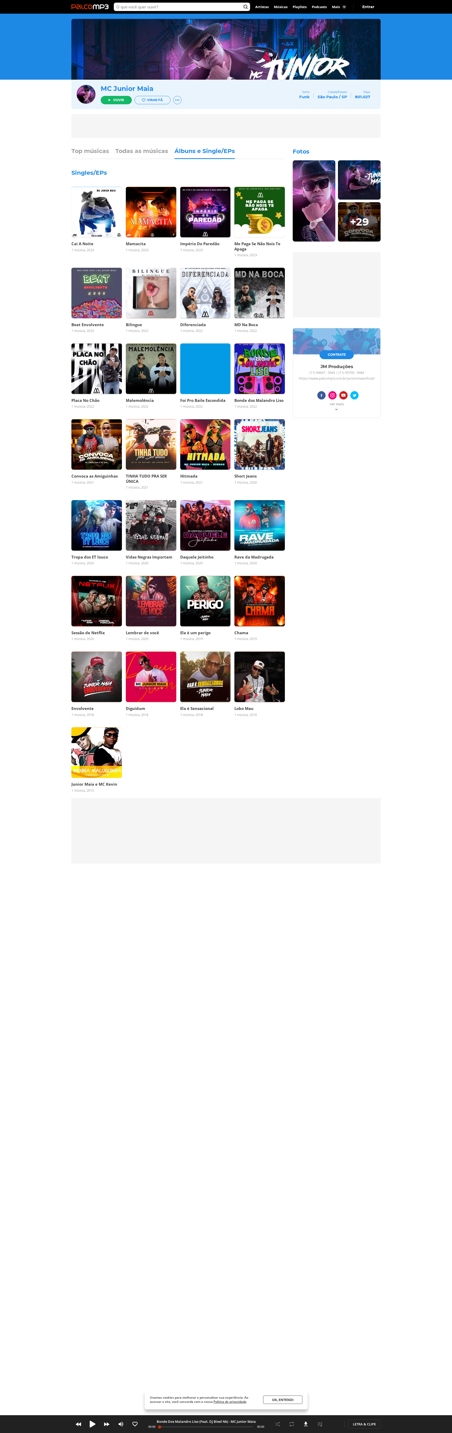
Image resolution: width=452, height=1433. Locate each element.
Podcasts (319, 6)
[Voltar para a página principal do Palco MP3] (91, 6)
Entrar (368, 6)
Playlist (320, 1424)
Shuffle (277, 1424)
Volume (121, 1424)
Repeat (292, 1424)
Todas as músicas (141, 151)
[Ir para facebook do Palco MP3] (321, 396)
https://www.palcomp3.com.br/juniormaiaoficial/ (337, 378)
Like (135, 1424)
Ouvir (118, 100)
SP (344, 96)
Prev (78, 1424)
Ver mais (337, 404)
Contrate (337, 355)
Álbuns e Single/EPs (204, 151)
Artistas (262, 6)
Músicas (280, 6)
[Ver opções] (177, 100)
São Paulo (328, 96)
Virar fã (155, 100)
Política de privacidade (229, 1401)
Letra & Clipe (364, 1424)
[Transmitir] (334, 1424)
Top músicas (90, 151)
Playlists (300, 6)
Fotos (301, 151)
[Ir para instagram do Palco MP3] (332, 396)
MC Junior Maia (127, 88)
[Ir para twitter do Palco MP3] (354, 396)
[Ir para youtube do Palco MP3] (343, 396)
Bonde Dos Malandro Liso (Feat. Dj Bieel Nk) (192, 1421)
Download (306, 1424)
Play (93, 1424)
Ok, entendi (282, 1400)
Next (107, 1424)
